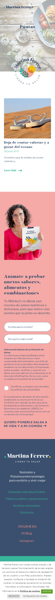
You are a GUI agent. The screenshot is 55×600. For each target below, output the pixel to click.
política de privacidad (32, 379)
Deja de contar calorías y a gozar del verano (26, 144)
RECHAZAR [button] (14, 596)
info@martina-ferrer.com (27, 376)
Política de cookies (30, 591)
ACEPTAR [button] (47, 591)
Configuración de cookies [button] (35, 596)
